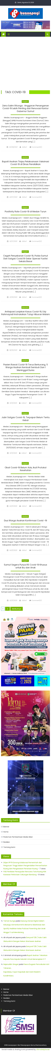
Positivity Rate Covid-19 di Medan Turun (25, 211)
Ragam (25, 101)
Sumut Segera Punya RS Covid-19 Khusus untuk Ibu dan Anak (25, 566)
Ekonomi (25, 307)
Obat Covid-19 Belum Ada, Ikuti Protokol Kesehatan (25, 469)
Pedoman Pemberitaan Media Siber (18, 837)
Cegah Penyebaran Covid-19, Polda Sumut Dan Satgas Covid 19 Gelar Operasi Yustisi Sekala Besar (25, 258)
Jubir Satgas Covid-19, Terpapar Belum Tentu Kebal (26, 419)
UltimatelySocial (42, 1049)
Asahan (25, 157)
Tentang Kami (9, 847)
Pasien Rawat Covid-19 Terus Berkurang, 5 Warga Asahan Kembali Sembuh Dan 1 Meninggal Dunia (25, 367)
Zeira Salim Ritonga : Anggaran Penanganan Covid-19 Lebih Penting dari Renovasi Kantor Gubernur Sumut (25, 108)
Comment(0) (37, 147)
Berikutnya (16, 609)
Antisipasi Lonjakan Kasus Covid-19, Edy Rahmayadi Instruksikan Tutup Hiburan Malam (25, 313)
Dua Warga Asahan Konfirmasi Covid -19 (25, 520)
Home (5, 832)
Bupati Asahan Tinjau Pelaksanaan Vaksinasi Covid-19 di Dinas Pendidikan (25, 163)
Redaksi (6, 842)
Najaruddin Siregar (10, 964)
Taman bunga (9, 921)
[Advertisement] (25, 63)
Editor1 (24, 147)
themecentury (41, 1045)
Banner (6, 827)
